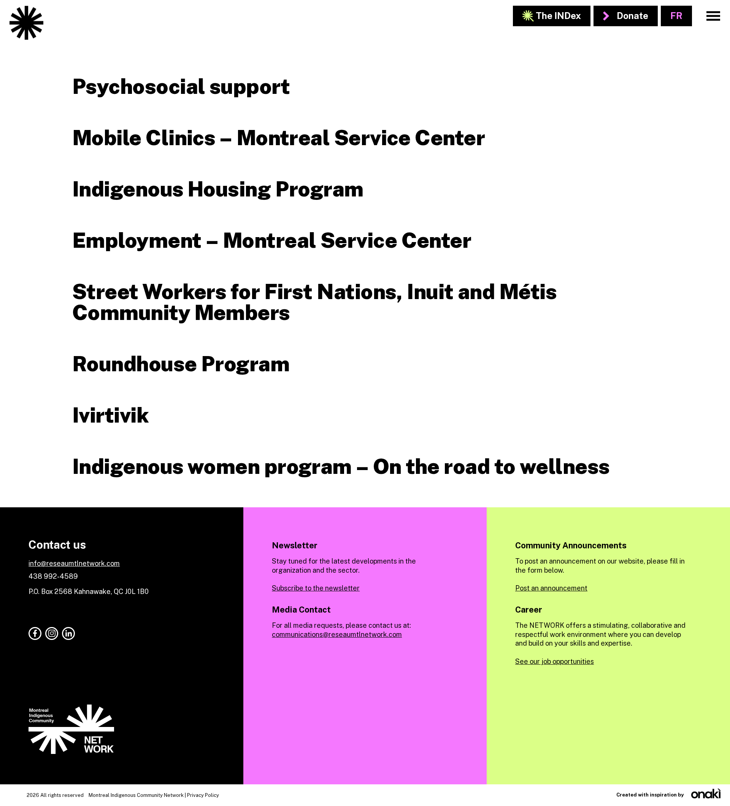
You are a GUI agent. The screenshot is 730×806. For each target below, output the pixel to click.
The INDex (558, 15)
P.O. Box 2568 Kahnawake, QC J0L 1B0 (89, 591)
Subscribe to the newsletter (316, 588)
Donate (632, 15)
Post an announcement (551, 588)
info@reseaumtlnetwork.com (74, 563)
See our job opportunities (554, 661)
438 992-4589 (53, 576)
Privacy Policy (203, 795)
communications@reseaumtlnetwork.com (337, 634)
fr (676, 15)
